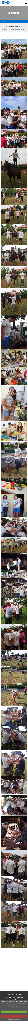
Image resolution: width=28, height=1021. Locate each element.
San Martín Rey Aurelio (8, 29)
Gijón (20, 26)
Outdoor (16, 21)
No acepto (14, 1016)
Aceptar (14, 1012)
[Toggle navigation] (26, 3)
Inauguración (10, 26)
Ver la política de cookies (14, 1019)
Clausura (23, 29)
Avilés (16, 26)
